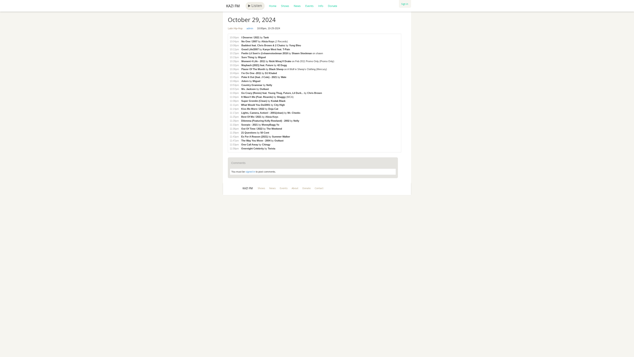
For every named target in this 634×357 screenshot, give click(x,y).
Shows (285, 6)
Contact (319, 188)
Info (320, 6)
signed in (250, 171)
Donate (332, 6)
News (297, 6)
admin (250, 28)
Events (309, 6)
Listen (256, 5)
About (295, 188)
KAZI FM (233, 5)
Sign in (404, 3)
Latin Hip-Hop (235, 28)
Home (272, 6)
